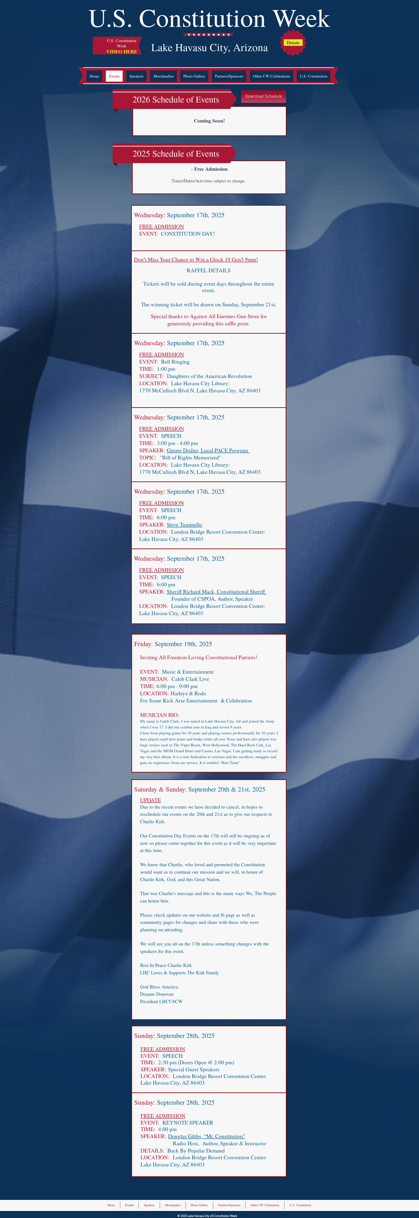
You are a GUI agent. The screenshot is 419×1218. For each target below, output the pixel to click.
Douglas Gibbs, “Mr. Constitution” (206, 1136)
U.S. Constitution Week (209, 17)
